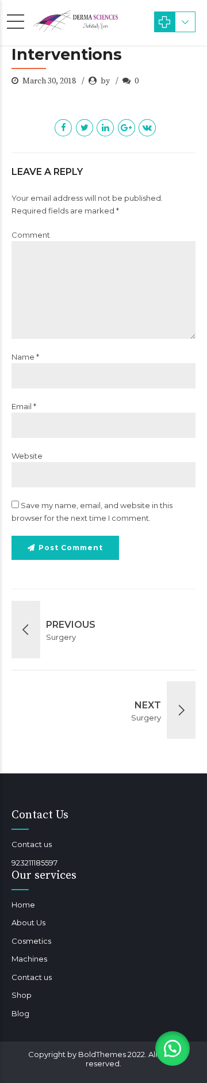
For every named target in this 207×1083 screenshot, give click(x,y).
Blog (20, 1013)
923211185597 (34, 862)
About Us (28, 922)
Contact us (32, 844)
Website (27, 455)
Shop (22, 995)
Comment (31, 234)
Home (23, 904)
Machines (29, 958)
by (106, 81)
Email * (24, 406)
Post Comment (71, 547)
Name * (25, 356)
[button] (172, 1048)
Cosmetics (31, 940)
